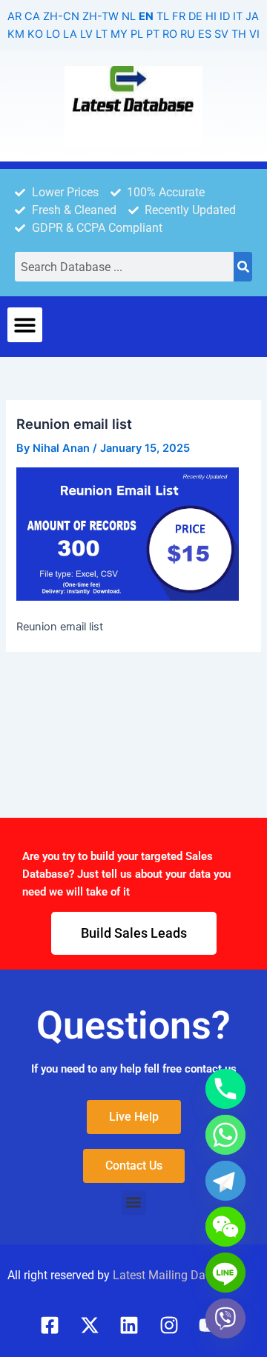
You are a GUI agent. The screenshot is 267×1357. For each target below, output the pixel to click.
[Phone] (225, 1089)
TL (162, 16)
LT (102, 34)
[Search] (243, 266)
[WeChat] (225, 1227)
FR (178, 16)
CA (32, 16)
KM (15, 34)
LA (70, 34)
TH (238, 34)
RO (169, 34)
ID (225, 16)
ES (204, 34)
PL (137, 34)
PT (152, 34)
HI (211, 16)
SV (221, 34)
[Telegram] (225, 1181)
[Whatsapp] (225, 1135)
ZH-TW (100, 16)
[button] (24, 324)
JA (252, 16)
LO (53, 34)
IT (238, 16)
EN (146, 16)
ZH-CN (61, 16)
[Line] (225, 1273)
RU (187, 34)
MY (119, 34)
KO (35, 34)
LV (86, 34)
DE (195, 16)
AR (14, 16)
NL (129, 16)
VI (254, 34)
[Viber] (225, 1318)
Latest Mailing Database (177, 1275)
